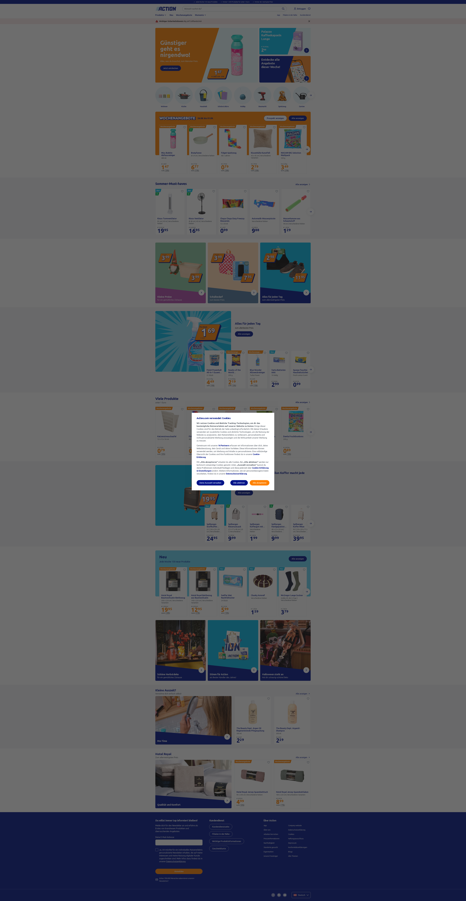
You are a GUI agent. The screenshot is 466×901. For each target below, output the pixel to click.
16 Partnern (223, 445)
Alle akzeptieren (259, 483)
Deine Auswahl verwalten (210, 483)
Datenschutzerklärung (236, 474)
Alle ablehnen (239, 483)
